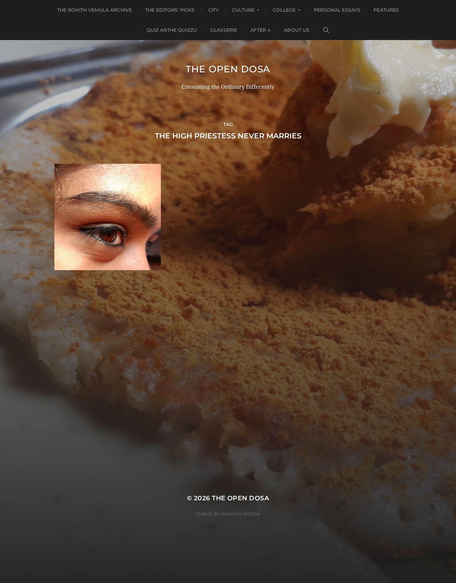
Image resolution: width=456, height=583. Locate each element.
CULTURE (243, 10)
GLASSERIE (223, 30)
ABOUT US (296, 30)
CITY (213, 10)
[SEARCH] (326, 30)
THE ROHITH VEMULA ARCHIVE (94, 10)
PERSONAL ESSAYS (337, 10)
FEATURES (386, 10)
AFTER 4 (260, 30)
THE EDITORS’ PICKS (170, 10)
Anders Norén (241, 514)
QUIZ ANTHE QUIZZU (172, 30)
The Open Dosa (228, 69)
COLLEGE (284, 10)
